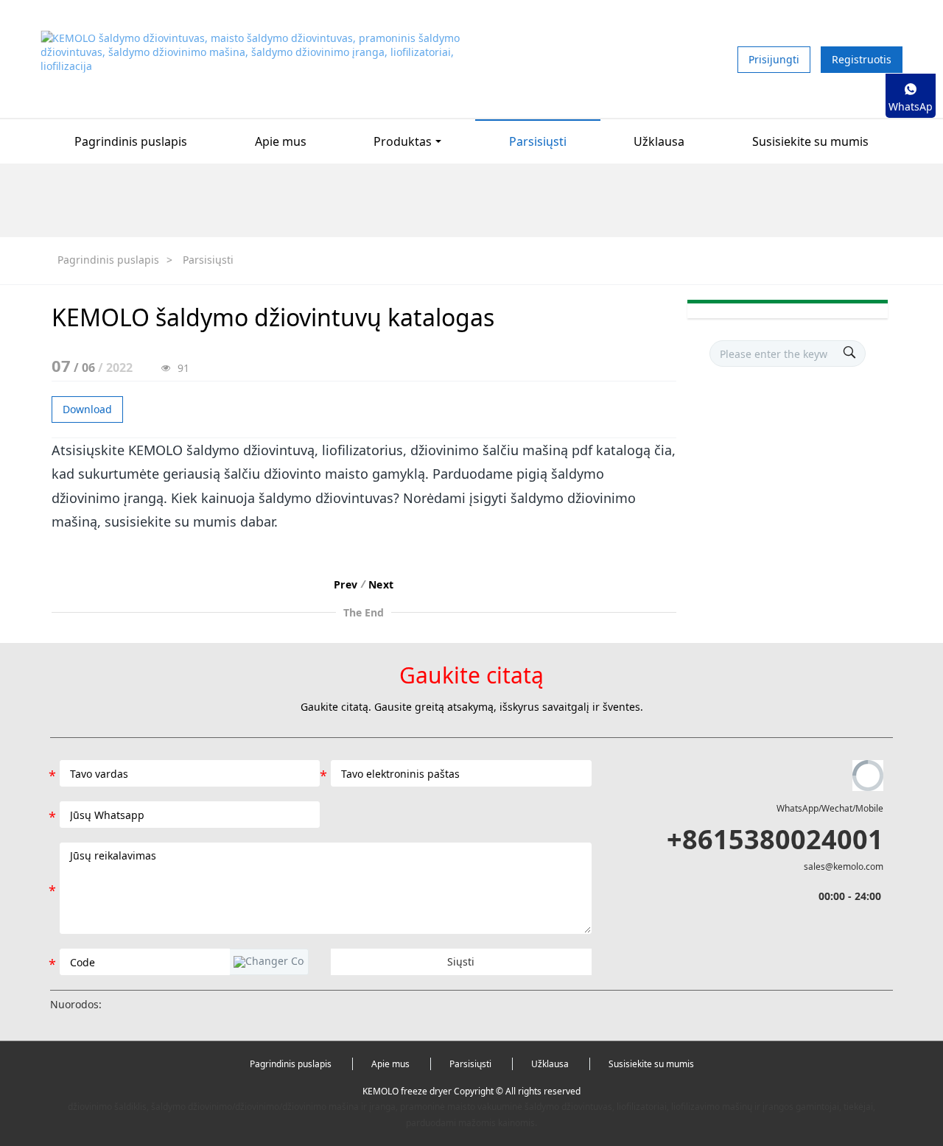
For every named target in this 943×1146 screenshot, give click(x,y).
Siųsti (460, 962)
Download (87, 409)
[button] (269, 962)
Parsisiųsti (208, 260)
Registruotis (861, 59)
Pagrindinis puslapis (130, 141)
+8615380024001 (775, 839)
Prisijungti (774, 59)
